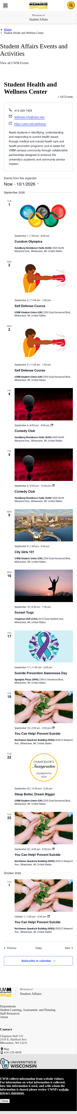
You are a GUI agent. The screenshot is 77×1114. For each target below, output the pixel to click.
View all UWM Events (14, 63)
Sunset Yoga (24, 612)
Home (8, 29)
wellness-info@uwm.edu (29, 117)
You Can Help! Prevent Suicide (37, 733)
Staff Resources (9, 1013)
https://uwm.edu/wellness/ (30, 124)
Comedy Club (25, 430)
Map (6, 1049)
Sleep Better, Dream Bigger (35, 794)
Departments (8, 1006)
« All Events (65, 96)
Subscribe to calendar (36, 961)
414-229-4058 (12, 1052)
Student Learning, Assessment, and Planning (27, 1010)
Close (5, 1100)
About (4, 1017)
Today (38, 948)
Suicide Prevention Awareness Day (41, 673)
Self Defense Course (30, 370)
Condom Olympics (28, 241)
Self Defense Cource (30, 306)
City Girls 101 (24, 552)
